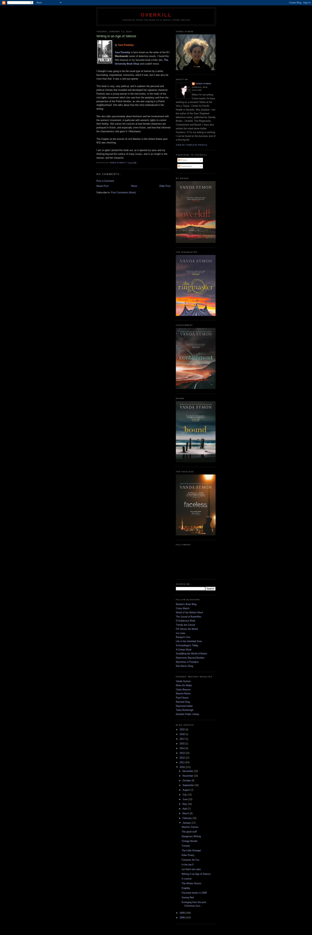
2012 (182, 757)
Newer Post (102, 186)
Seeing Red (188, 897)
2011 (182, 762)
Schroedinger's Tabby (187, 645)
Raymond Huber (184, 706)
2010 (182, 767)
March (186, 813)
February (187, 818)
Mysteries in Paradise (187, 662)
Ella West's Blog (184, 666)
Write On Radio (184, 685)
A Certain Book (184, 649)
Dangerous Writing (191, 836)
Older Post (164, 186)
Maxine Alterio (183, 693)
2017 (182, 739)
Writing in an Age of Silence (196, 874)
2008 (182, 917)
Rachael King (183, 701)
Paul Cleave (182, 697)
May (185, 804)
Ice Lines (180, 633)
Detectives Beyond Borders (190, 657)
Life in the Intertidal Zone (189, 641)
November (188, 775)
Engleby (186, 888)
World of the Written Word (189, 612)
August (187, 790)
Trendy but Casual (185, 624)
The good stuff (189, 831)
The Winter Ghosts (191, 883)
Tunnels (186, 845)
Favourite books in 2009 (194, 892)
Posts (183, 160)
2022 (182, 729)
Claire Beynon (183, 689)
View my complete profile (191, 145)
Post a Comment (105, 181)
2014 (182, 748)
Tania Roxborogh (184, 710)
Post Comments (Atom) (123, 192)
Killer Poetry (188, 855)
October (187, 780)
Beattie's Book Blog (186, 604)
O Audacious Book (185, 620)
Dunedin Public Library (187, 714)
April (185, 808)
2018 (182, 734)
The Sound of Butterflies (188, 616)
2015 (182, 743)
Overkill (156, 15)
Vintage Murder (190, 841)
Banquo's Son (183, 637)
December (188, 771)
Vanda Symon (203, 84)
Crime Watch (182, 608)
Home (134, 186)
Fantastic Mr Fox (191, 860)
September (189, 785)
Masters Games (190, 827)
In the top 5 (188, 864)
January (187, 822)
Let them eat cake (191, 869)
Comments (186, 166)
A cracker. (187, 878)
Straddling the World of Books (191, 653)
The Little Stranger (191, 850)
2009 (182, 912)
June (185, 799)
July (185, 794)
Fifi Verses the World (187, 629)
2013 (182, 753)
